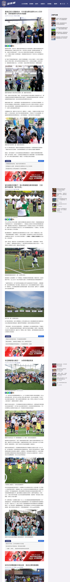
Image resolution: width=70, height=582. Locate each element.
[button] (38, 4)
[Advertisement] (59, 59)
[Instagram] (62, 3)
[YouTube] (64, 3)
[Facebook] (60, 3)
